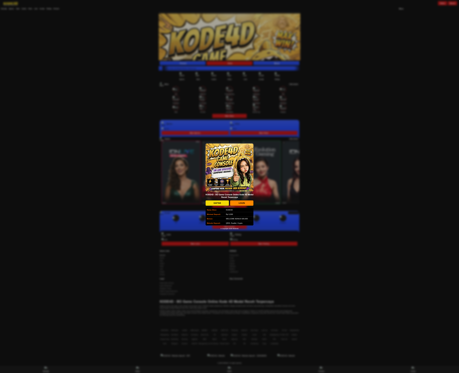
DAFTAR (217, 203)
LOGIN (242, 203)
